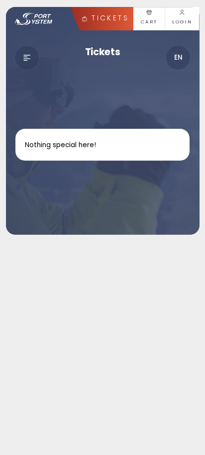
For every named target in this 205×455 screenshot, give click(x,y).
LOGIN (182, 21)
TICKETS (110, 18)
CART (149, 21)
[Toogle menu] (26, 57)
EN (178, 57)
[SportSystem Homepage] (33, 18)
